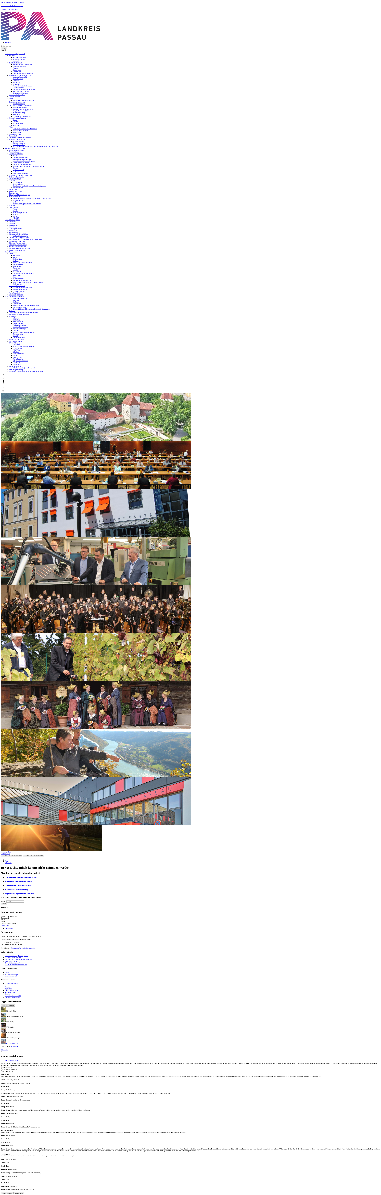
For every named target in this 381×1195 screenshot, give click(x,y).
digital (14, 1046)
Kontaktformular (10, 992)
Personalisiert (7, 1071)
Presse (7, 972)
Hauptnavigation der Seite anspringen (12, 2)
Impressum (8, 989)
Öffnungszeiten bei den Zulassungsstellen (22, 948)
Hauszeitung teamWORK (13, 996)
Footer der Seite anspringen (9, 9)
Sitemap (7, 987)
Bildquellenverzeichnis (8, 1005)
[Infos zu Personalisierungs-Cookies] (12, 1071)
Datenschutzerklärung (11, 990)
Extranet (7, 994)
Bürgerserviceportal (11, 961)
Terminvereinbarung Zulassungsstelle (16, 956)
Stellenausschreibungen (12, 974)
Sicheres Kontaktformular (13, 957)
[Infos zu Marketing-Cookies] (16, 1069)
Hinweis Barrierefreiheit (12, 997)
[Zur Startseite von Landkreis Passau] (50, 39)
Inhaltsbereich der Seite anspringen (12, 6)
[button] (15, 54)
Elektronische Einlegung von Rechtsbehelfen (19, 959)
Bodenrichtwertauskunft (12, 963)
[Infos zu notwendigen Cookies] (11, 1067)
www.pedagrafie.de (12, 1043)
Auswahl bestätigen (7, 1193)
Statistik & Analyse (9, 1069)
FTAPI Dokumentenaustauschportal (16, 965)
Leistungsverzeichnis (11, 983)
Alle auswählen (19, 1193)
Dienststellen (9, 928)
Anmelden (8, 42)
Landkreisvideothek (11, 976)
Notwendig (6, 1067)
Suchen (3, 46)
